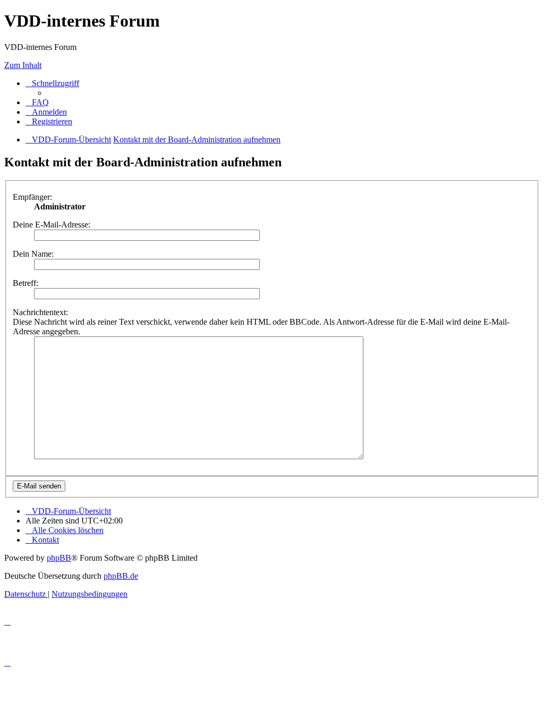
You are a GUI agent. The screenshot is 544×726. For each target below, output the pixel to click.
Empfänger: (32, 196)
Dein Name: (33, 253)
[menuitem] (37, 102)
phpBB (59, 557)
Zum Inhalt (22, 65)
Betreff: (25, 283)
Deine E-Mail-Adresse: (51, 224)
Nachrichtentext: (40, 312)
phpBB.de (121, 575)
